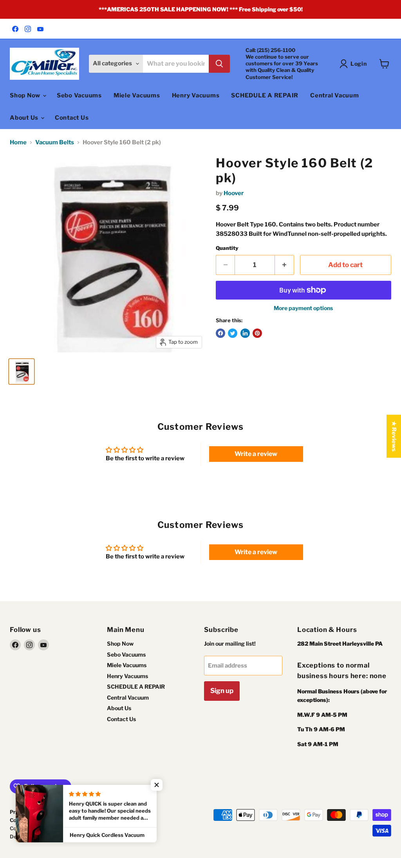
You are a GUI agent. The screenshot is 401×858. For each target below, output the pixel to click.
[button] (157, 785)
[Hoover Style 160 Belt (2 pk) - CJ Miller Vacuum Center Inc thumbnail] (21, 371)
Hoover (234, 193)
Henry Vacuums (196, 95)
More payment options (303, 308)
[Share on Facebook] (220, 333)
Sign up (221, 691)
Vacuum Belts (54, 142)
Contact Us (72, 117)
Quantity (227, 248)
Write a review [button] (256, 454)
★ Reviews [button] (393, 436)
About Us (25, 117)
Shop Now (26, 95)
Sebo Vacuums (79, 95)
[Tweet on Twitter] (232, 333)
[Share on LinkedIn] (245, 333)
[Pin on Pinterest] (257, 333)
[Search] (219, 64)
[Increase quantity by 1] (284, 265)
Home (18, 142)
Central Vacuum (334, 95)
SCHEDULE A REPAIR (264, 95)
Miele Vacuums (137, 95)
